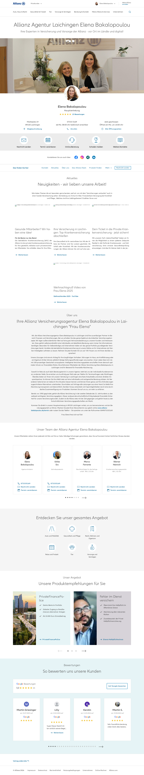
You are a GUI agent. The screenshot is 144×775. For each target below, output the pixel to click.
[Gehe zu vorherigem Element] (59, 497)
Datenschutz (42, 770)
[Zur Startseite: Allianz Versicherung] (19, 3)
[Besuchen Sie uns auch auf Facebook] (76, 157)
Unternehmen (88, 770)
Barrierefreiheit (55, 770)
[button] (72, 93)
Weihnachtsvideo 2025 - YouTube (66, 296)
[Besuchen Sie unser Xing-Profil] (88, 157)
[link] (72, 142)
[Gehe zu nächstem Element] (84, 497)
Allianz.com (113, 770)
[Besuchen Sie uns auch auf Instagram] (82, 157)
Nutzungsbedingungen (71, 770)
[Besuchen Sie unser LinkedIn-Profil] (94, 157)
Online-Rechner (101, 770)
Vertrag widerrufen (20, 761)
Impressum (32, 770)
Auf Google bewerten (117, 686)
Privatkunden (35, 3)
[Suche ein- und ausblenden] (129, 12)
